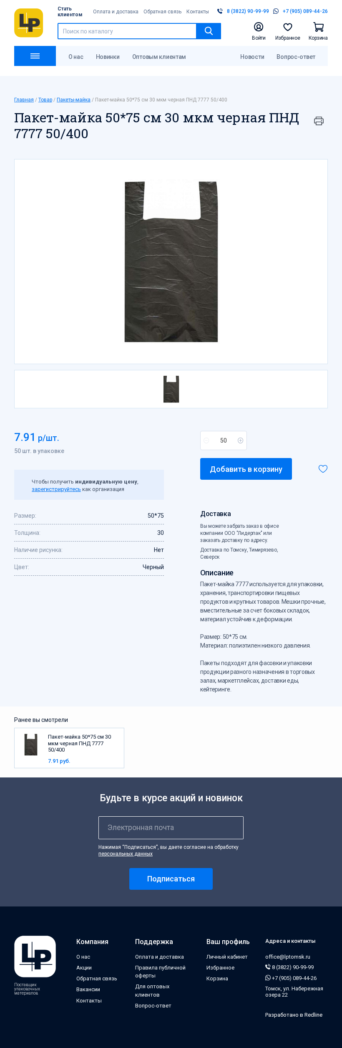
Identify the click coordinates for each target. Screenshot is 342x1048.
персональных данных (125, 854)
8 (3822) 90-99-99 (292, 967)
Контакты (197, 12)
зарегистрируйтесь (56, 489)
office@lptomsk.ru (287, 957)
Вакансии (88, 989)
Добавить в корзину (246, 469)
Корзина (217, 978)
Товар (45, 100)
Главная (24, 100)
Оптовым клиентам (159, 57)
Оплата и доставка (115, 12)
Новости (252, 57)
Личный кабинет (227, 957)
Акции (84, 967)
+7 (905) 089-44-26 (294, 978)
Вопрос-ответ (296, 57)
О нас (75, 57)
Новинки (108, 57)
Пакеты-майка (74, 100)
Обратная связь (162, 12)
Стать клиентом (70, 12)
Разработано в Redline (293, 1015)
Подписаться (171, 878)
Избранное (220, 967)
